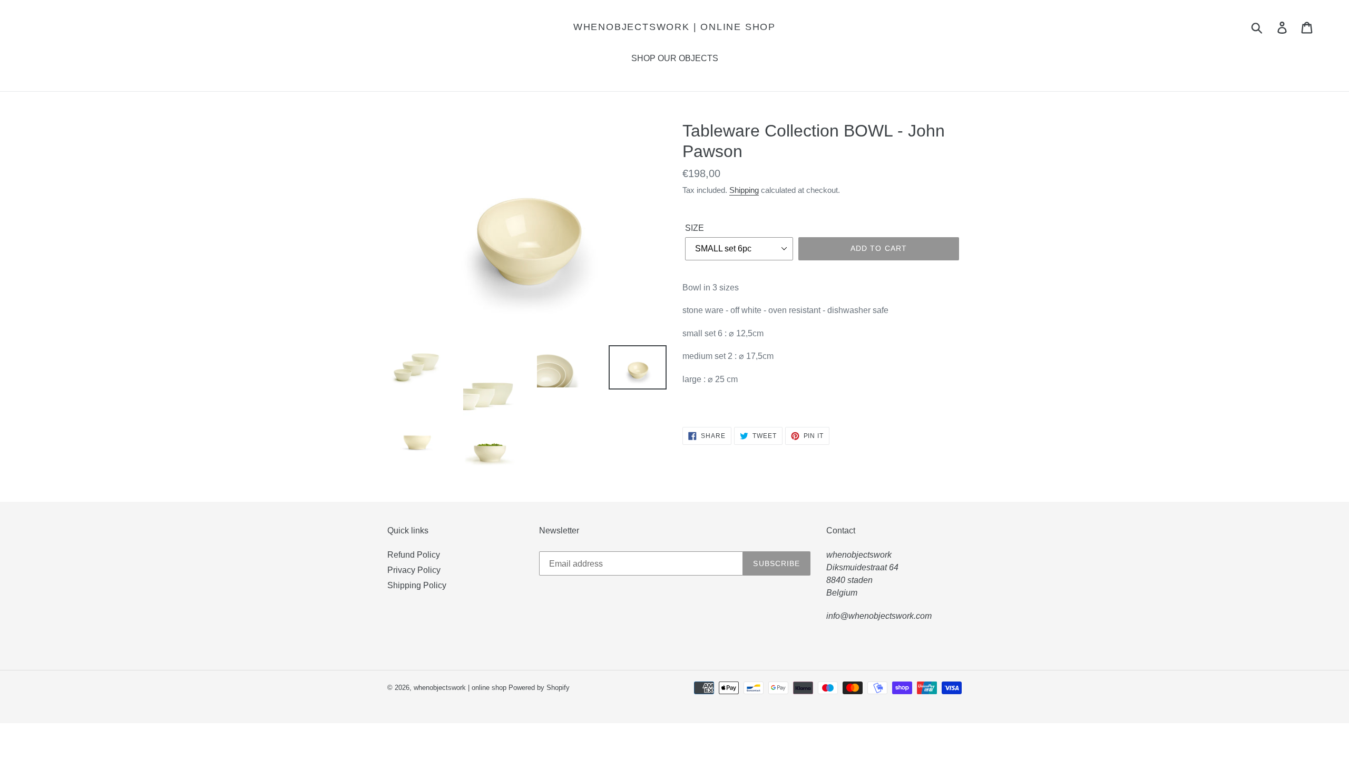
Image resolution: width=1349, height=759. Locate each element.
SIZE (694, 227)
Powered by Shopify (539, 688)
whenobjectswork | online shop (674, 27)
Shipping (744, 190)
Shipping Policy (416, 585)
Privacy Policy (414, 570)
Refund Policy (413, 554)
